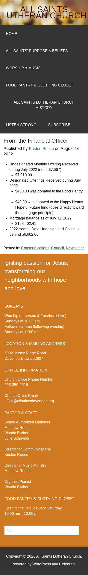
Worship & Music (23, 68)
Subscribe (59, 125)
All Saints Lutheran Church (44, 12)
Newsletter (75, 248)
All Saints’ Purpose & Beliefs (37, 51)
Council (57, 248)
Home (11, 34)
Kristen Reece (41, 148)
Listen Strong (21, 125)
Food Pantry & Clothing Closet (39, 85)
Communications (35, 248)
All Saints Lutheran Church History (44, 105)
